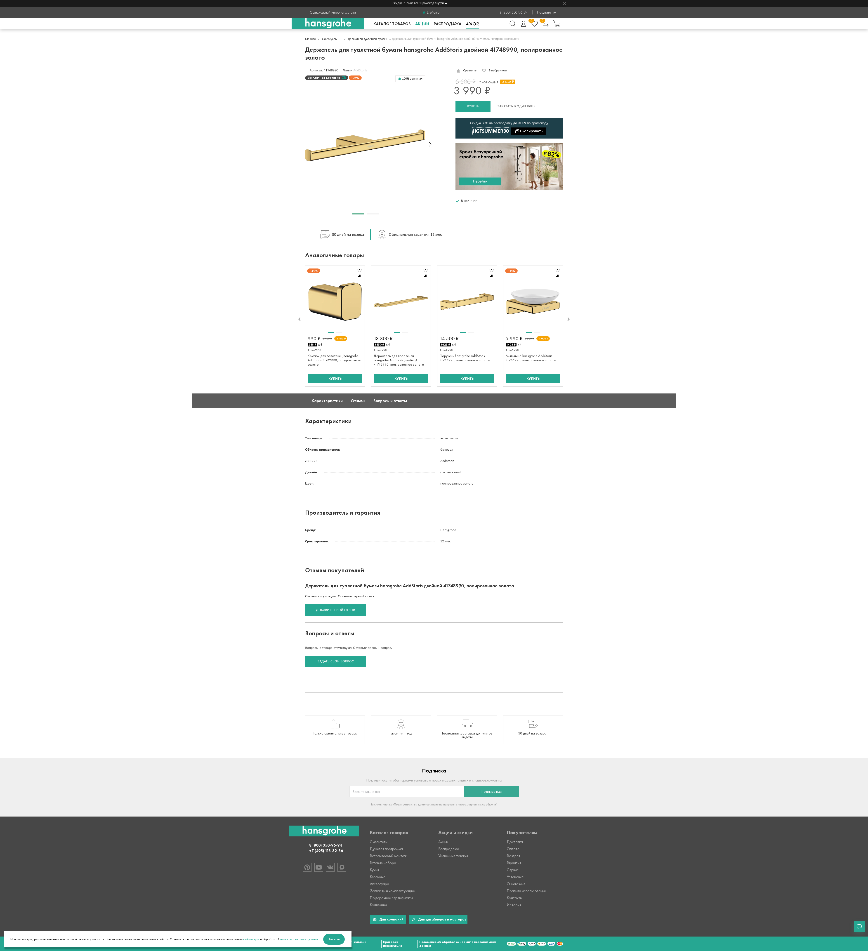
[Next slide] (430, 144)
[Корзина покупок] (557, 24)
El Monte (433, 12)
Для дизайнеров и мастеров (442, 919)
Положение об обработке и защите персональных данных (457, 944)
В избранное (498, 70)
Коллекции (378, 904)
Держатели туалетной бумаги (367, 39)
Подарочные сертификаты (391, 897)
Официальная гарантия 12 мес (415, 235)
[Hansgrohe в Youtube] (318, 867)
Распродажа (447, 23)
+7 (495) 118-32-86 (326, 851)
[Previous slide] (299, 319)
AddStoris (360, 70)
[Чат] (859, 926)
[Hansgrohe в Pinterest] (307, 867)
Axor (472, 23)
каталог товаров (392, 23)
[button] (358, 213)
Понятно (334, 939)
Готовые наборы (383, 862)
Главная (310, 39)
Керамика (377, 876)
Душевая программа (386, 848)
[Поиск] (512, 24)
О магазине (516, 883)
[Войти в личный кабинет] (523, 24)
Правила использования (526, 890)
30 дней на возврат (349, 235)
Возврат (513, 855)
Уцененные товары (453, 855)
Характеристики (327, 400)
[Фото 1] (331, 332)
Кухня (374, 869)
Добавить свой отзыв (335, 610)
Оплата (513, 848)
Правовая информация (392, 944)
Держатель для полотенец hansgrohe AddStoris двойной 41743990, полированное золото (399, 360)
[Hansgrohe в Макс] (341, 867)
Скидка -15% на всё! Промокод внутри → (401, 3)
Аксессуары (329, 39)
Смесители (378, 841)
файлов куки (251, 939)
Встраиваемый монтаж (388, 855)
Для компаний (391, 919)
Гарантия (514, 862)
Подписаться (491, 791)
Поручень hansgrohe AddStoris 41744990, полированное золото (465, 358)
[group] (335, 729)
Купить (473, 106)
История (514, 904)
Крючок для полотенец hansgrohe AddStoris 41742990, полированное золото (334, 360)
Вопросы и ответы (390, 400)
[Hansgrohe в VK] (330, 867)
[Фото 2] (339, 332)
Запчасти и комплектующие (392, 890)
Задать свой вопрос (336, 661)
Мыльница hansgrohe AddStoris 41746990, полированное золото (531, 358)
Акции (422, 23)
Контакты (514, 897)
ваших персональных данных (299, 939)
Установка (515, 876)
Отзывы (358, 400)
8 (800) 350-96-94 (514, 12)
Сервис (513, 869)
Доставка (515, 841)
